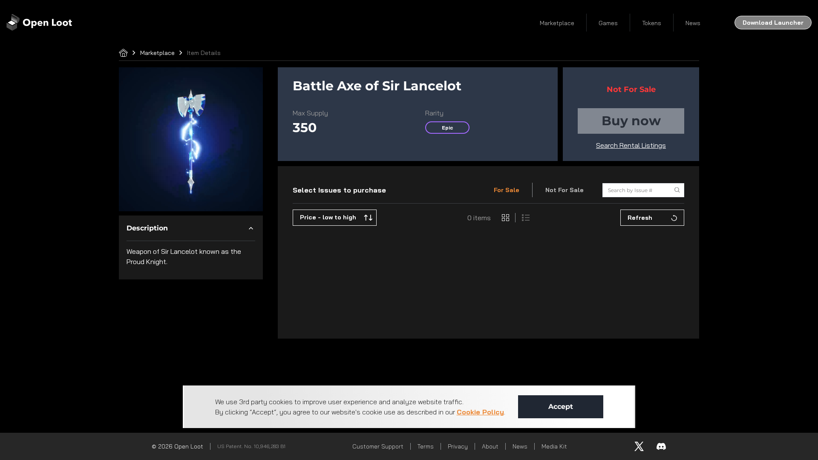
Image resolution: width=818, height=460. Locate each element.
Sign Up (786, 22)
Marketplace (419, 23)
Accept (560, 406)
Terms (426, 446)
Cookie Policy (480, 412)
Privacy (458, 446)
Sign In (732, 22)
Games (470, 23)
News (554, 23)
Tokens (513, 23)
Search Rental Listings (631, 145)
